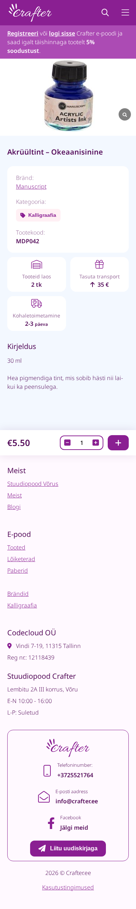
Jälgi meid (74, 828)
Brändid (18, 594)
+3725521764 (75, 775)
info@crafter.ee (76, 801)
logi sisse (62, 33)
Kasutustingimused (68, 887)
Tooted (16, 547)
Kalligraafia (42, 215)
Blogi (14, 507)
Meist (14, 495)
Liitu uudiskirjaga (74, 848)
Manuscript (31, 186)
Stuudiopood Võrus (32, 484)
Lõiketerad (21, 559)
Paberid (17, 571)
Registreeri (22, 33)
